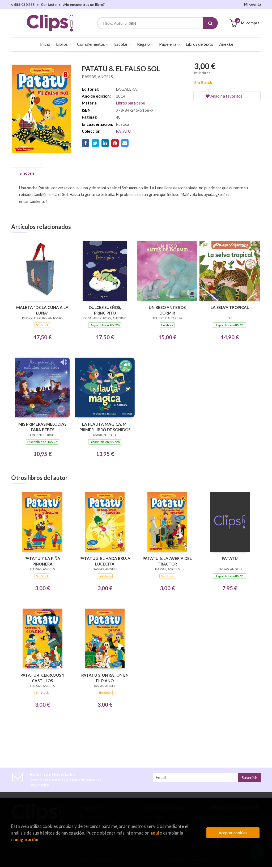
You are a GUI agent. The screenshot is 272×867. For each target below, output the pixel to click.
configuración (24, 839)
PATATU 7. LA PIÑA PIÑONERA (42, 561)
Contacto (49, 4)
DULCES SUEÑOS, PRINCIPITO (105, 310)
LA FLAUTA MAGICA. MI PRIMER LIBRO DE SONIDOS (104, 427)
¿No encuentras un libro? (84, 4)
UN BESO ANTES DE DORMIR (167, 310)
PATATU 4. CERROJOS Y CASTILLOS (42, 678)
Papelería (168, 44)
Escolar (121, 44)
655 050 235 (24, 4)
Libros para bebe (130, 102)
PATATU (123, 131)
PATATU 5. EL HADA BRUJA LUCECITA (104, 561)
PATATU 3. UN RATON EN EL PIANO (105, 678)
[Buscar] (210, 23)
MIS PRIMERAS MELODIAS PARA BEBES (42, 427)
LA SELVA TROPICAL (230, 307)
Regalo (144, 44)
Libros (62, 44)
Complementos (91, 44)
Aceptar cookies (233, 832)
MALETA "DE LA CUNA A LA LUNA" (42, 310)
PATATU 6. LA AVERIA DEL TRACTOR (167, 561)
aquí (154, 833)
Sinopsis (27, 173)
